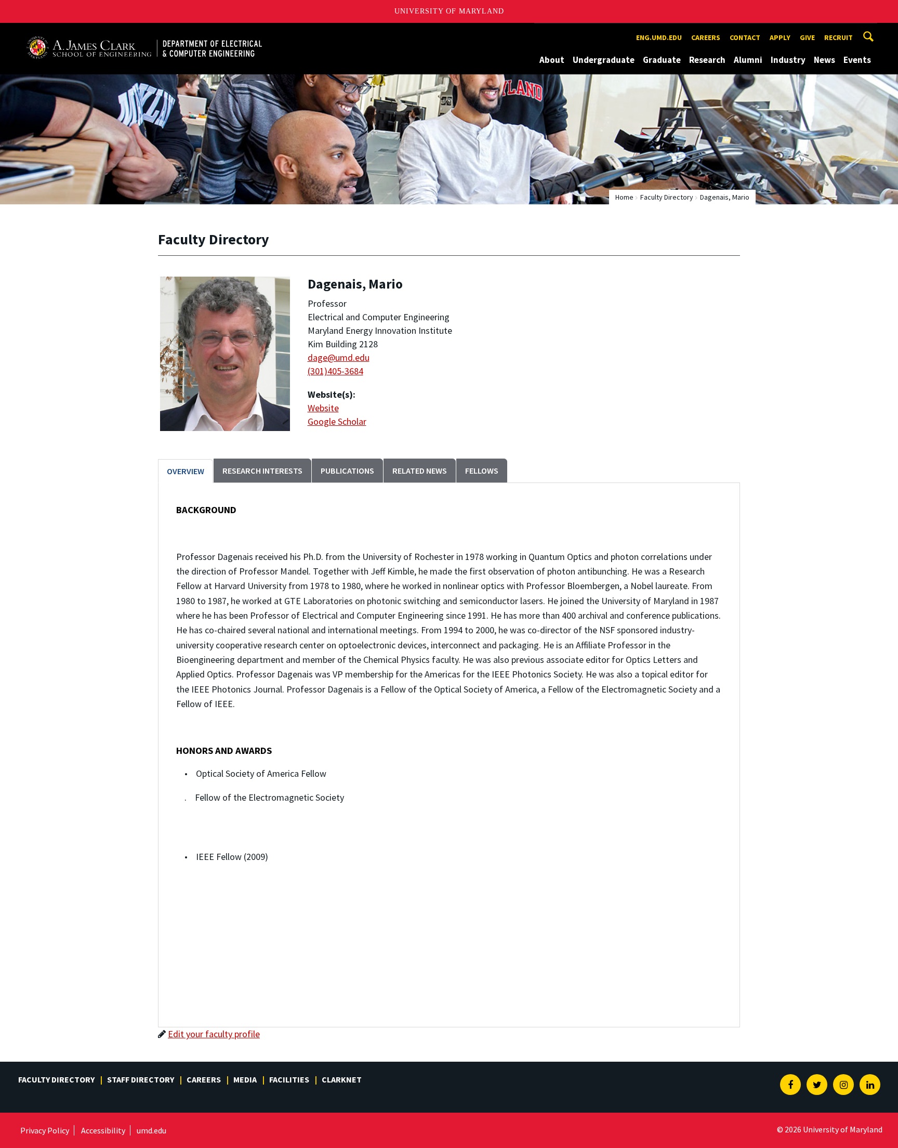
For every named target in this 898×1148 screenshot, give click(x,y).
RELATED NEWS (419, 470)
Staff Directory (140, 1079)
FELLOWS (481, 470)
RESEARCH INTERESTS (262, 470)
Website (323, 408)
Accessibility (103, 1130)
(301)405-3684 (335, 371)
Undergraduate (604, 60)
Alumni (748, 60)
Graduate (662, 60)
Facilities (289, 1079)
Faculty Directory (666, 197)
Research (707, 60)
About (551, 60)
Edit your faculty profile (214, 1034)
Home (624, 197)
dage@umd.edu (338, 357)
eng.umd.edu (659, 37)
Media (245, 1079)
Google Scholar (337, 421)
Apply (780, 37)
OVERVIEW (185, 471)
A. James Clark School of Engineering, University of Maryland (144, 32)
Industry (788, 60)
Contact (745, 37)
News (824, 60)
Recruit (838, 37)
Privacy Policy (44, 1130)
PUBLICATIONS (347, 470)
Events (857, 60)
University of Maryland (449, 11)
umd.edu (151, 1130)
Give (807, 37)
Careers (705, 37)
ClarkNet (342, 1079)
